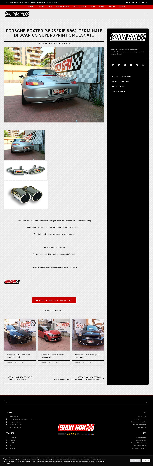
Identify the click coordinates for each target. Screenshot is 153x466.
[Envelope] (143, 2)
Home (6, 2)
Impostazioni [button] (135, 461)
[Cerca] (146, 403)
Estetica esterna (79, 7)
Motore (31, 7)
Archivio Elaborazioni (121, 77)
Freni (50, 7)
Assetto (41, 7)
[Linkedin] (139, 2)
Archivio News (118, 86)
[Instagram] (130, 2)
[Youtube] (133, 2)
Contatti (122, 7)
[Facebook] (126, 2)
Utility (92, 7)
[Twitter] (136, 2)
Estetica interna (62, 7)
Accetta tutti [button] (146, 461)
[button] (147, 2)
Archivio (111, 7)
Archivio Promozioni (120, 81)
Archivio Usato (118, 91)
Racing (101, 7)
